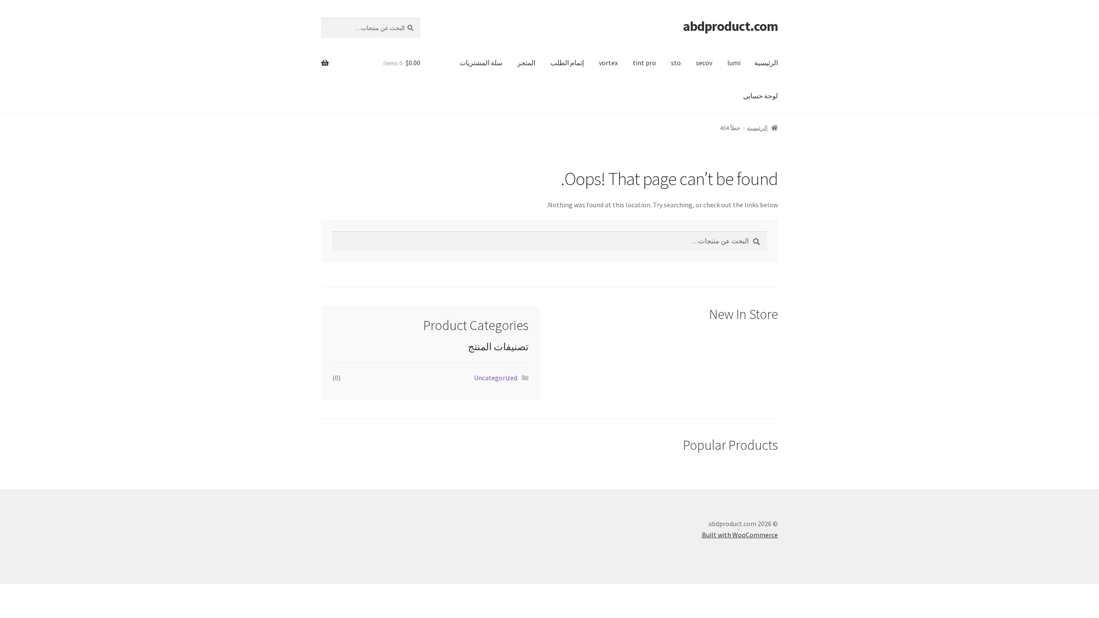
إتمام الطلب (567, 62)
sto (676, 62)
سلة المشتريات (480, 62)
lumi (734, 62)
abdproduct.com (730, 26)
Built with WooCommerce (740, 534)
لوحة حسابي (760, 95)
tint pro (644, 62)
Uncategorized (495, 377)
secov (704, 62)
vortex (608, 62)
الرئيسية (766, 62)
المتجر (526, 62)
